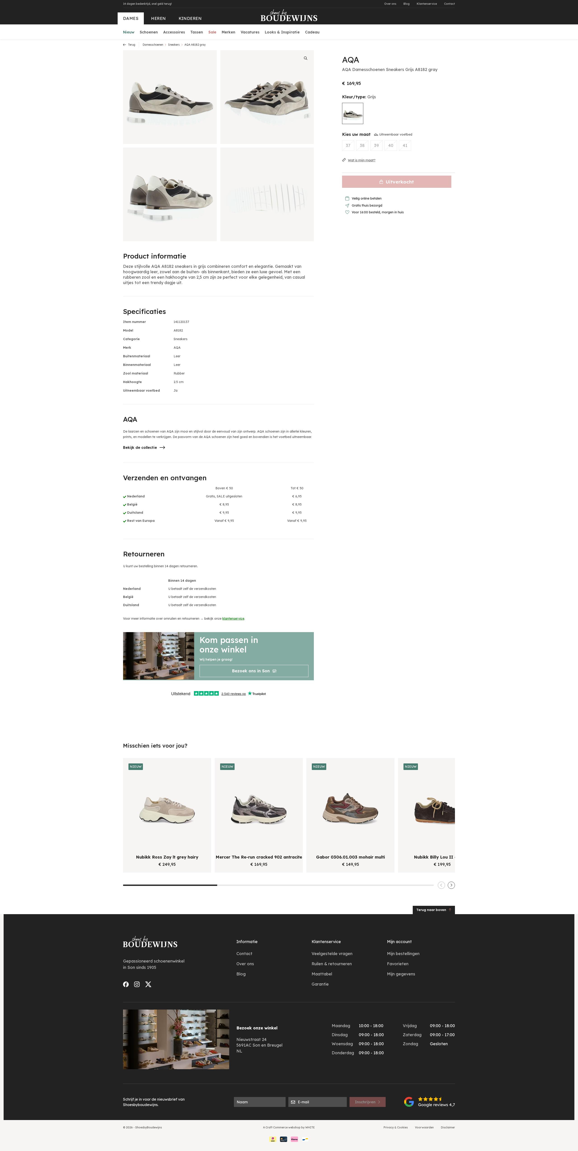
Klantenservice (427, 3)
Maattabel (322, 974)
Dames (130, 18)
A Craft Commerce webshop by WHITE (289, 1127)
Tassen (196, 32)
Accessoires (174, 32)
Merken (228, 32)
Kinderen (190, 18)
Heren (158, 18)
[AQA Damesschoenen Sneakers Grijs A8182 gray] (352, 113)
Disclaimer (448, 1127)
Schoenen (149, 32)
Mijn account (399, 941)
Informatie (247, 941)
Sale (212, 32)
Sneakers (174, 44)
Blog (406, 3)
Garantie (320, 984)
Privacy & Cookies (396, 1127)
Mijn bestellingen (403, 953)
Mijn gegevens (401, 974)
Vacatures (250, 32)
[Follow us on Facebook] (126, 984)
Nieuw (128, 32)
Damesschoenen (153, 44)
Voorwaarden (424, 1127)
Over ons (390, 3)
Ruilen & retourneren (332, 963)
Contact (449, 3)
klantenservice (233, 619)
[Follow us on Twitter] (148, 984)
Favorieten (397, 963)
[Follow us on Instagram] (137, 984)
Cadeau (312, 32)
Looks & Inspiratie (282, 32)
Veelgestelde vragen (332, 953)
